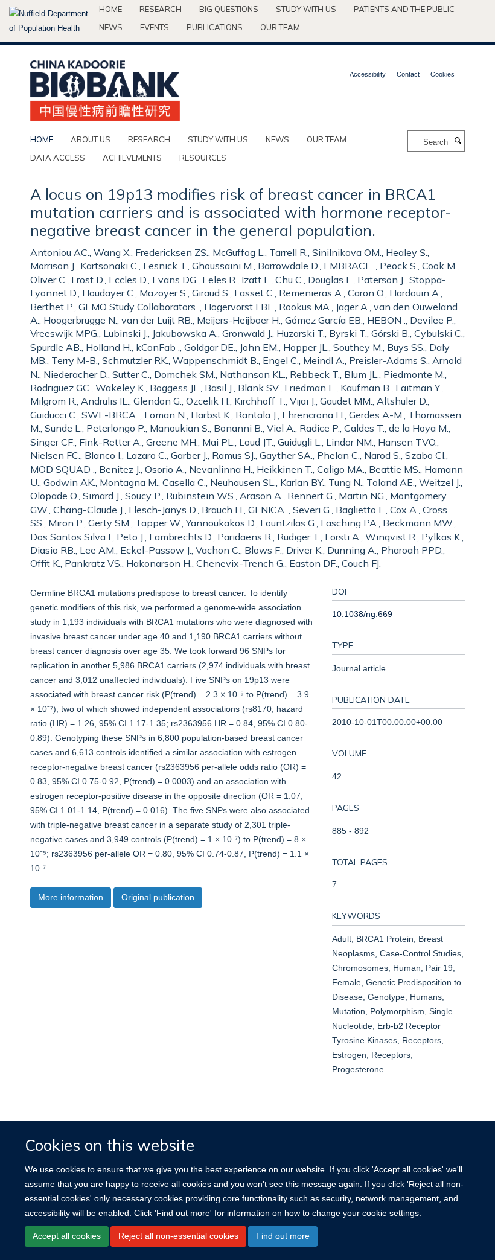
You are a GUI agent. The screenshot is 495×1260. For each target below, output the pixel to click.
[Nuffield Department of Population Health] (49, 21)
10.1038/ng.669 (362, 614)
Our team (280, 27)
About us (90, 139)
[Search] (457, 141)
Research (160, 9)
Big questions (228, 9)
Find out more (283, 1236)
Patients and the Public (404, 9)
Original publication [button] (157, 897)
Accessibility (368, 74)
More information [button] (70, 897)
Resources (202, 157)
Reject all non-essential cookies (178, 1236)
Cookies (442, 74)
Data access (57, 157)
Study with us (306, 9)
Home (110, 9)
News (111, 27)
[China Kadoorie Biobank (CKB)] (105, 86)
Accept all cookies (67, 1236)
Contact (408, 74)
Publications (215, 27)
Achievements (132, 157)
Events (154, 27)
